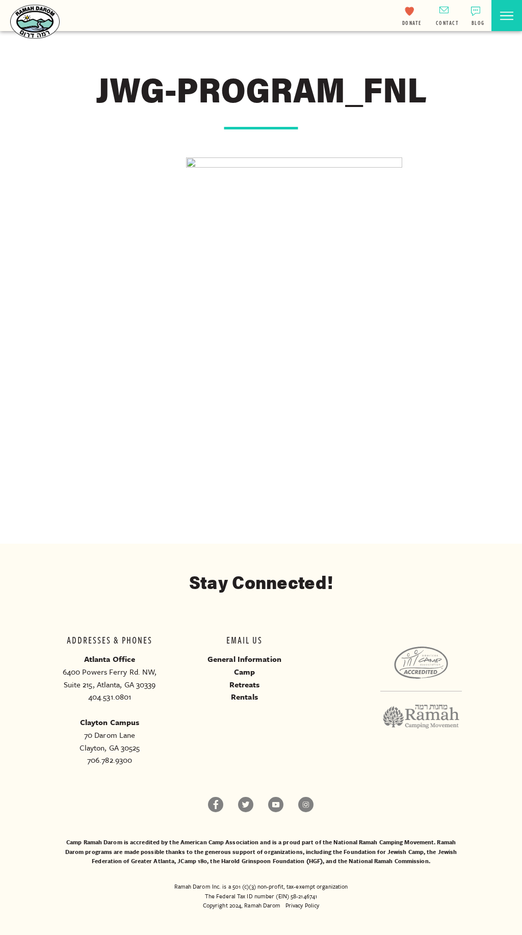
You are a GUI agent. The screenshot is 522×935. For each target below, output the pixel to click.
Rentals (244, 696)
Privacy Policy (302, 905)
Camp (244, 671)
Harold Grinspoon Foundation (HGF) (272, 861)
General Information (244, 658)
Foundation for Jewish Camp (384, 851)
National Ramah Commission (389, 861)
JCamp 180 (192, 861)
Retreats (244, 684)
